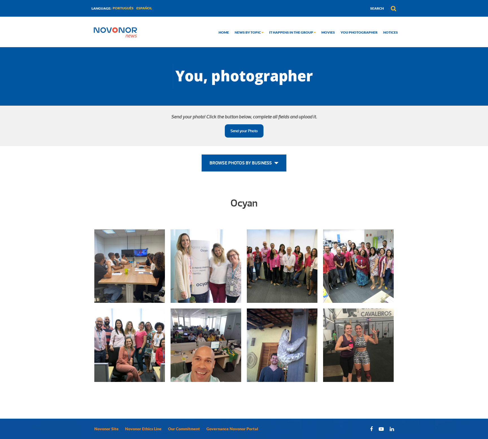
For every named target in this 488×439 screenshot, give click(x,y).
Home (224, 32)
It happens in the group (291, 32)
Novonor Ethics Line (143, 428)
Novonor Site (106, 428)
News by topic (248, 32)
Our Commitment (184, 428)
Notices (390, 32)
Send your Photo (244, 131)
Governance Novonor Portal (232, 428)
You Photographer (359, 32)
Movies (328, 32)
